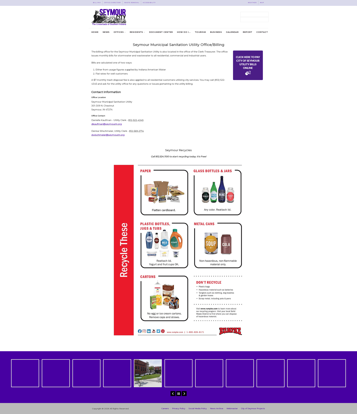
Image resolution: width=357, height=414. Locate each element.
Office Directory (112, 2)
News (106, 32)
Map (262, 2)
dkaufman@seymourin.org (106, 124)
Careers (165, 408)
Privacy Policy (178, 408)
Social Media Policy (198, 408)
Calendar (232, 32)
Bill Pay (97, 2)
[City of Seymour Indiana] (109, 17)
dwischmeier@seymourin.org (108, 135)
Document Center (161, 32)
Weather (252, 2)
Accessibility (149, 2)
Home (94, 32)
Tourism (200, 32)
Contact (262, 32)
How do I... (184, 32)
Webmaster (232, 408)
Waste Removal (131, 2)
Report (247, 32)
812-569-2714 (136, 131)
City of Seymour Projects (253, 408)
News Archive (216, 408)
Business (216, 32)
